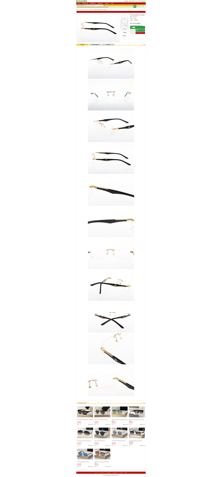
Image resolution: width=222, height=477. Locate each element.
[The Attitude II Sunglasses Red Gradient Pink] (102, 454)
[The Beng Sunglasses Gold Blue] (85, 454)
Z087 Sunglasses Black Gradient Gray (84, 440)
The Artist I (91, 9)
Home (78, 3)
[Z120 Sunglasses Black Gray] (102, 433)
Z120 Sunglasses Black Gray (99, 440)
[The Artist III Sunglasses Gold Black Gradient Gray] (136, 433)
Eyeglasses (100, 3)
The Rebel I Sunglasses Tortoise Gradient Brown (136, 420)
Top (144, 44)
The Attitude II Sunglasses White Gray (119, 440)
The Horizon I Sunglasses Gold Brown (101, 419)
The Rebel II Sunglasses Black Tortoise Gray (85, 419)
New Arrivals (85, 3)
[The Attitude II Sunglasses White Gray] (119, 433)
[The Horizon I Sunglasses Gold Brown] (102, 412)
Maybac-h (86, 9)
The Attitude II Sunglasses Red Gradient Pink (101, 462)
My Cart (140, 6)
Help (112, 3)
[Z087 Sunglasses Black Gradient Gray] (85, 433)
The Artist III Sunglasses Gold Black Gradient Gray (135, 441)
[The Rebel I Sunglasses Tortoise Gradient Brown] (136, 412)
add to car (91, 424)
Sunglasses (92, 3)
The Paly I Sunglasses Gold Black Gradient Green (119, 420)
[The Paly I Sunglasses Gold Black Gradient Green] (119, 412)
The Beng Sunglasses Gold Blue (83, 461)
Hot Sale (107, 3)
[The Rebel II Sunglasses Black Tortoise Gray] (85, 412)
